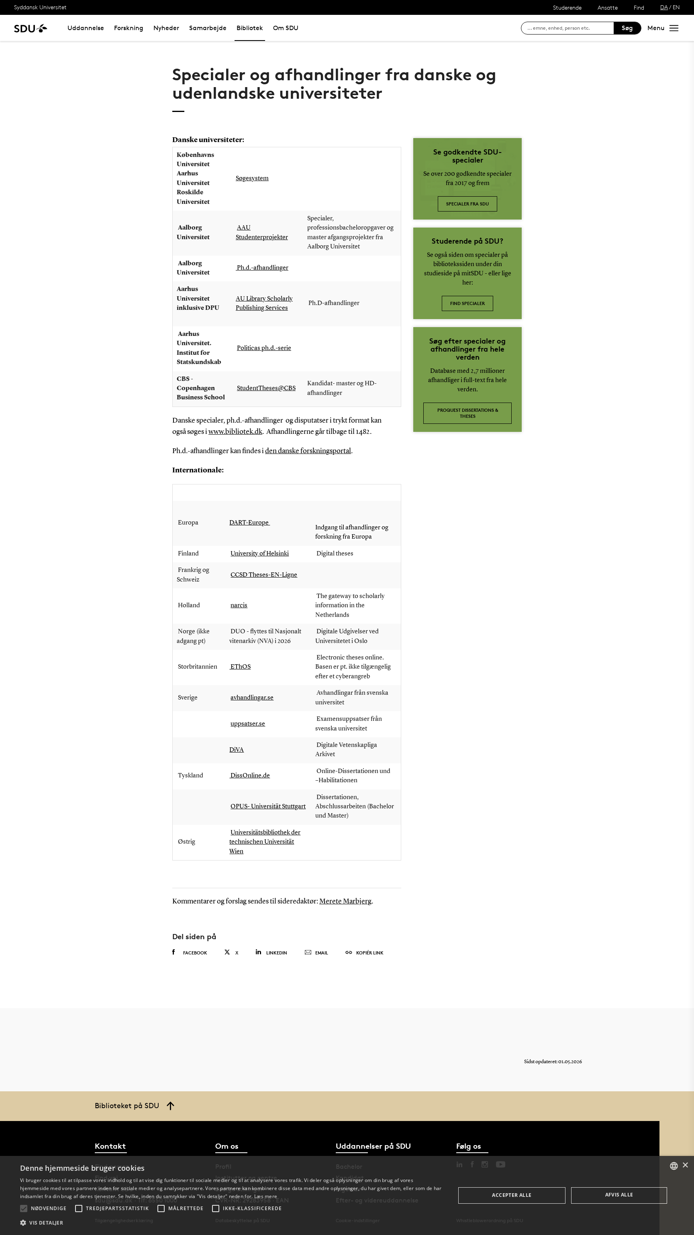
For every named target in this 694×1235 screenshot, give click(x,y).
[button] (24, 1208)
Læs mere (265, 1196)
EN (676, 7)
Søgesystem (252, 178)
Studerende (567, 7)
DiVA (236, 750)
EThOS (240, 667)
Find (639, 7)
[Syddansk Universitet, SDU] (30, 28)
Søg (627, 28)
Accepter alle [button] (511, 1195)
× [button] (685, 1165)
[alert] (347, 1195)
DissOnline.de (249, 776)
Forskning (128, 28)
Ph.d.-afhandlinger (262, 268)
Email (321, 953)
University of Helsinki (260, 554)
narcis (239, 605)
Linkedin (276, 953)
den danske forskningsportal (308, 451)
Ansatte (608, 7)
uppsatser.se (248, 724)
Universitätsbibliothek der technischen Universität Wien (264, 842)
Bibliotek (250, 28)
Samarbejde (208, 28)
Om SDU (285, 28)
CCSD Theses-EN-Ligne (264, 575)
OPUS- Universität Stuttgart (268, 807)
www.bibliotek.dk (235, 431)
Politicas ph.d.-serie (264, 348)
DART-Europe (249, 523)
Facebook (195, 953)
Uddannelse (85, 28)
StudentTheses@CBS (266, 388)
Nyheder (166, 28)
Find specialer (467, 303)
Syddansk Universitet (40, 7)
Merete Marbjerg (345, 901)
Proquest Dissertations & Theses (467, 413)
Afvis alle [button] (619, 1194)
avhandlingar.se (252, 698)
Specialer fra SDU (467, 204)
